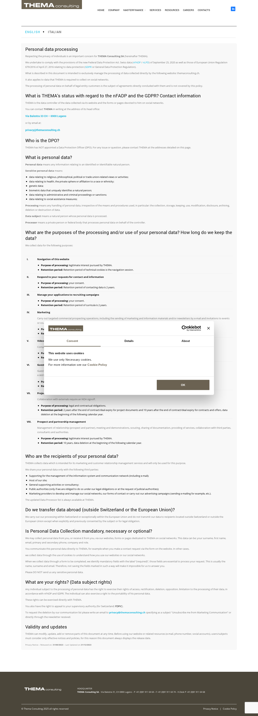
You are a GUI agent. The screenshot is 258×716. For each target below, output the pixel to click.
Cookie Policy (230, 708)
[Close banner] (208, 328)
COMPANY (114, 10)
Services (155, 10)
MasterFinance (133, 10)
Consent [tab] (72, 340)
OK (183, 385)
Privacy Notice (210, 708)
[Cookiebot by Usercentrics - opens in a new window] (184, 328)
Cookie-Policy (97, 364)
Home (100, 10)
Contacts (204, 10)
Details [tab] (129, 340)
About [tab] (186, 340)
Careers (188, 10)
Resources (172, 10)
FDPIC (118, 606)
